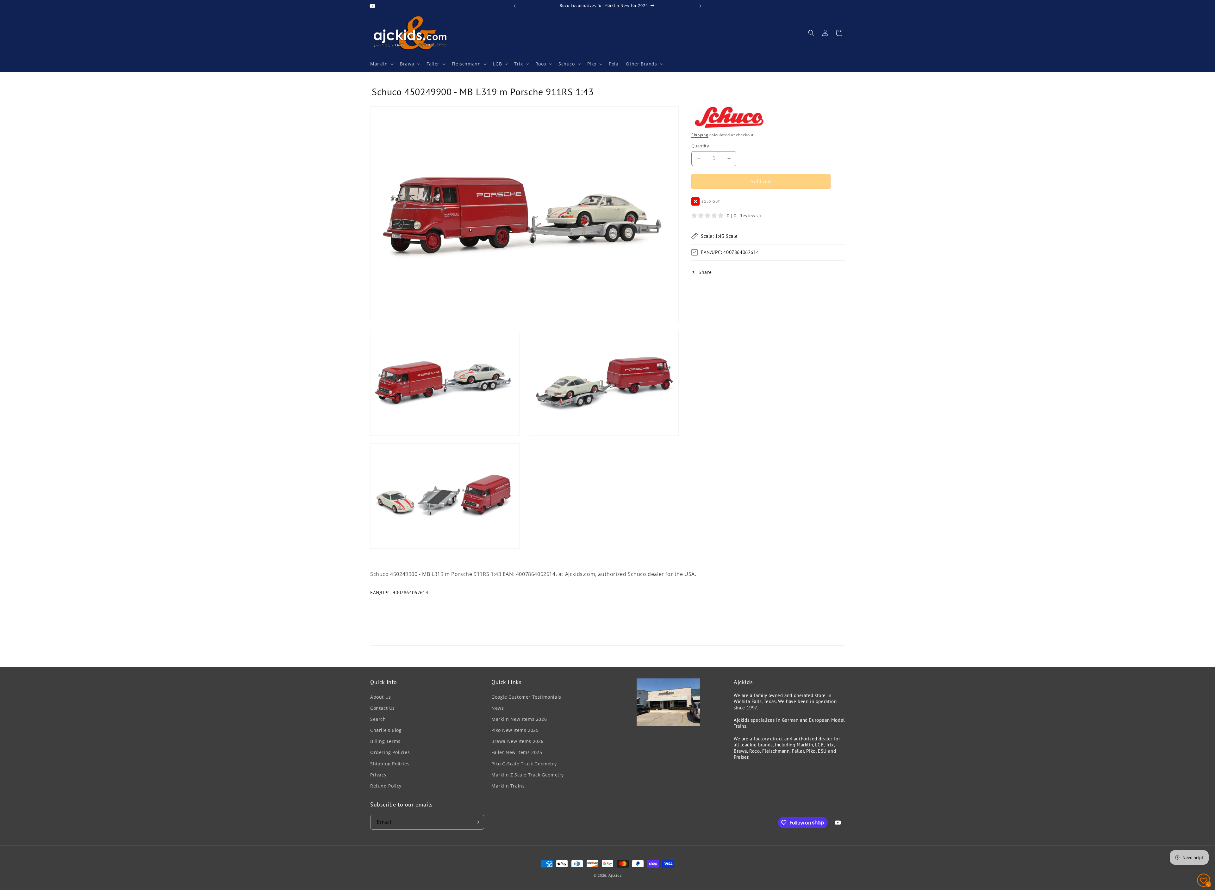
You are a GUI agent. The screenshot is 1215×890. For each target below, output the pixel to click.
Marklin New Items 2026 (519, 719)
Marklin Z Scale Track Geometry (527, 775)
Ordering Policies (390, 752)
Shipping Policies (389, 764)
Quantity (700, 146)
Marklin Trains (508, 786)
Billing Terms (385, 741)
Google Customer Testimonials (526, 697)
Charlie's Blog (386, 730)
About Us (380, 697)
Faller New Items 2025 (516, 752)
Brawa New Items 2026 (517, 741)
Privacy (378, 775)
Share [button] (705, 272)
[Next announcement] (700, 6)
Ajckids (614, 875)
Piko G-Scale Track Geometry (524, 764)
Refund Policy (386, 786)
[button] (381, 64)
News (497, 708)
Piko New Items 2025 (515, 730)
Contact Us (382, 708)
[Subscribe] (477, 822)
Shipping (699, 135)
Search (378, 719)
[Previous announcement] (515, 6)
